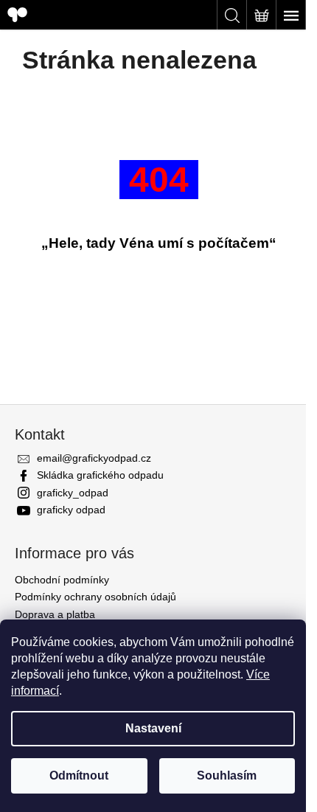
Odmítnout (78, 775)
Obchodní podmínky (62, 580)
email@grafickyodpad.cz (94, 458)
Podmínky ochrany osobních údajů (95, 597)
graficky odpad (71, 510)
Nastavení (153, 728)
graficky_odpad (72, 493)
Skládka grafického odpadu (100, 475)
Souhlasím (227, 775)
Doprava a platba (55, 614)
